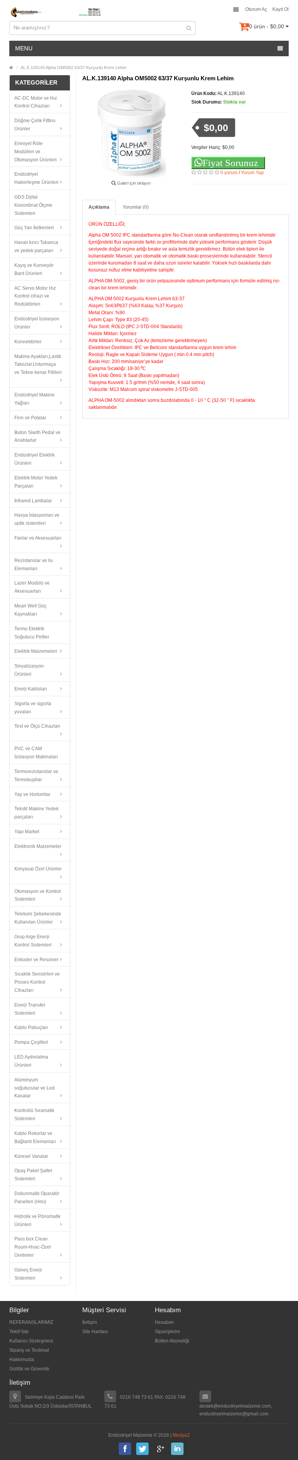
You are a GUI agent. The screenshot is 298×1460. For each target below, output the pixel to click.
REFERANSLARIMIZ (31, 1322)
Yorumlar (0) (136, 207)
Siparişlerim (167, 1331)
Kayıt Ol (280, 9)
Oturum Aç (256, 9)
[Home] (11, 67)
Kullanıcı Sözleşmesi (31, 1341)
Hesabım (164, 1322)
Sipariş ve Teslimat (29, 1350)
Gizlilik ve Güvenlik (29, 1369)
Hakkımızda (21, 1359)
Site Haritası (95, 1331)
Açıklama (98, 207)
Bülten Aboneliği (172, 1341)
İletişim (89, 1322)
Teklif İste (19, 1331)
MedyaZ (181, 1435)
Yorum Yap (252, 172)
